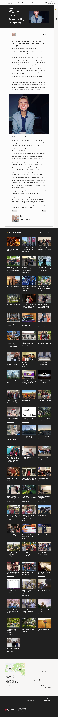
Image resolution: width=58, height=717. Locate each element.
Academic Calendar (45, 678)
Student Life (44, 2)
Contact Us (43, 669)
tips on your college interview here (33, 51)
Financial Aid (31, 2)
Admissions (24, 2)
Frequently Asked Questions (47, 662)
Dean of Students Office (46, 683)
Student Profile (24, 219)
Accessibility (36, 698)
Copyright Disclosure (29, 698)
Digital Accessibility (30, 700)
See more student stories (46, 232)
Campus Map (44, 680)
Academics (38, 2)
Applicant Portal (44, 664)
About (19, 2)
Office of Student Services (46, 691)
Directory (43, 685)
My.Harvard (43, 671)
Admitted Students (45, 667)
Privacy (23, 698)
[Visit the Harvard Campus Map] (15, 669)
